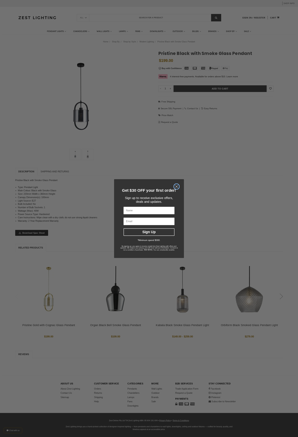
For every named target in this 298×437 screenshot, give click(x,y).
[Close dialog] (176, 186)
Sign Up (149, 232)
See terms (148, 250)
